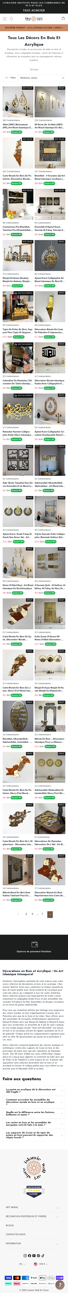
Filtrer (13, 78)
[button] (60, 1284)
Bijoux (10, 1225)
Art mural (12, 1207)
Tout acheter (34, 10)
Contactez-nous (16, 1234)
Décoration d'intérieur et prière (26, 1216)
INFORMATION (13, 1243)
